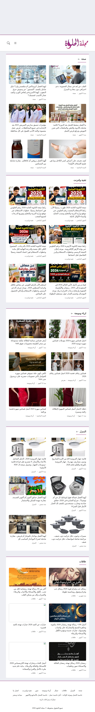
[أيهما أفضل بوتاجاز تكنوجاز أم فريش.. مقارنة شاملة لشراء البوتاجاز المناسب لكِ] (27, 531)
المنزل (83, 431)
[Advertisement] (47, 17)
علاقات (73, 596)
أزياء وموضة (72, 347)
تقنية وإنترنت (69, 220)
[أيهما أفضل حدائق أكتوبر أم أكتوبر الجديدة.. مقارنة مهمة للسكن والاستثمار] (27, 494)
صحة (83, 59)
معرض (63, 380)
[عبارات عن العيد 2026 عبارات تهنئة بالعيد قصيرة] (27, 621)
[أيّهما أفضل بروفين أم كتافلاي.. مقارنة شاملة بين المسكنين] (27, 154)
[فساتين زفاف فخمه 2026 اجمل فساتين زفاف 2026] (67, 368)
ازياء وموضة (80, 313)
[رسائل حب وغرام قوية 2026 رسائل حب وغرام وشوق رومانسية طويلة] (67, 584)
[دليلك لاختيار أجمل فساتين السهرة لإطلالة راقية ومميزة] (67, 403)
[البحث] (8, 43)
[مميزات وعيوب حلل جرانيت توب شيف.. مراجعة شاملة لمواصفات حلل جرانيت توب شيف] (67, 531)
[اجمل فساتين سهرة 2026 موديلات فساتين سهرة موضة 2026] (67, 334)
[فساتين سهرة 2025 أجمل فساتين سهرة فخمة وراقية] (27, 403)
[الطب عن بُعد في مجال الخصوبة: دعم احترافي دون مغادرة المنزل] (67, 83)
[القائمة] (15, 43)
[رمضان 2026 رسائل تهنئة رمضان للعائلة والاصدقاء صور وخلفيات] (67, 658)
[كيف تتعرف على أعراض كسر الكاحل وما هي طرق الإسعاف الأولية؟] (67, 154)
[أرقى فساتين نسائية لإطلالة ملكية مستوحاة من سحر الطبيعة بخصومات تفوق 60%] (27, 334)
